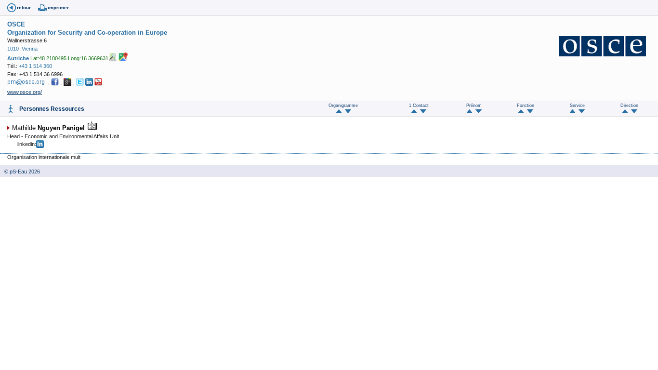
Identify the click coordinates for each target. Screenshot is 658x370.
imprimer (58, 7)
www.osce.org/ (24, 92)
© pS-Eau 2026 (20, 171)
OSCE (16, 24)
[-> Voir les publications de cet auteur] (92, 128)
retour (24, 7)
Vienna (30, 49)
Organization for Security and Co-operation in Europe (87, 32)
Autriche (18, 58)
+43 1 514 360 (35, 66)
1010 (13, 49)
